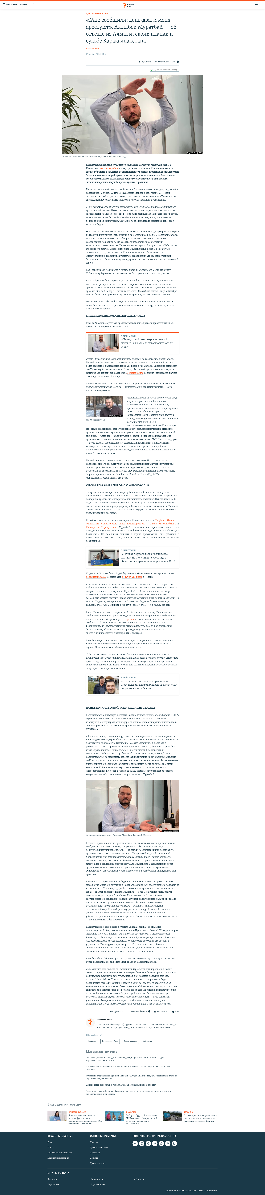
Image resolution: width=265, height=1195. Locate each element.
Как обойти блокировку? (59, 1153)
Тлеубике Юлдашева (166, 520)
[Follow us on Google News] (167, 1143)
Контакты (52, 1147)
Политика (95, 1153)
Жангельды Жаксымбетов (101, 524)
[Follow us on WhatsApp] (161, 1143)
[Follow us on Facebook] (148, 1143)
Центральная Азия (97, 14)
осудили (129, 619)
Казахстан (131, 1112)
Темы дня (189, 1112)
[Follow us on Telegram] (154, 1143)
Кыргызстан (53, 1184)
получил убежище (132, 577)
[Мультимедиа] (256, 5)
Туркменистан (98, 1184)
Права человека (98, 1163)
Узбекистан (139, 1179)
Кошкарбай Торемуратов (101, 527)
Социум (94, 1158)
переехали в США (96, 577)
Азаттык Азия (92, 49)
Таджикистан (97, 1179)
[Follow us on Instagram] (141, 1143)
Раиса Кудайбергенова (132, 524)
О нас (50, 1142)
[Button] (144, 62)
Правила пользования (58, 1158)
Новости (94, 1142)
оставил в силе (135, 373)
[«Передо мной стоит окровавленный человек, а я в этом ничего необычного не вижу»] (103, 343)
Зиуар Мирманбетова (163, 524)
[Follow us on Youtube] (135, 1143)
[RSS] (174, 1143)
